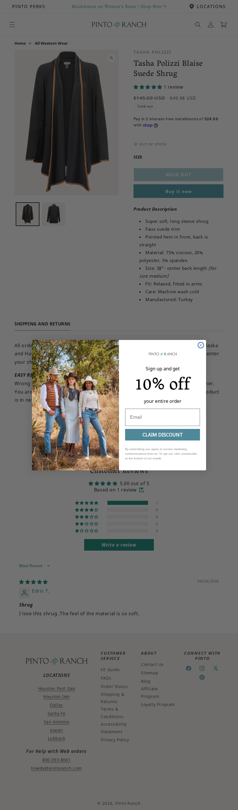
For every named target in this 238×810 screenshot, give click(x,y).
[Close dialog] (201, 345)
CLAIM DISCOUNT (163, 435)
